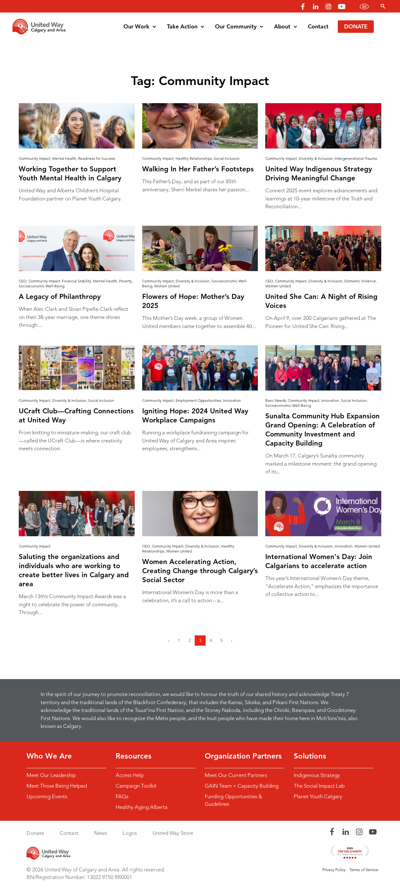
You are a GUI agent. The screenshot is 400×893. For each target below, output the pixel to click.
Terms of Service (363, 869)
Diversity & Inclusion (316, 158)
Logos (129, 833)
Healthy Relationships (194, 158)
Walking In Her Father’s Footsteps (198, 169)
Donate (356, 26)
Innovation (232, 400)
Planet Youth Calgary (318, 796)
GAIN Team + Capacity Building (241, 786)
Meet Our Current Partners (236, 775)
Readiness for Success (96, 158)
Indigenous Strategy (317, 775)
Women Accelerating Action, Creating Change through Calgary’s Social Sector (200, 570)
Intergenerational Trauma (356, 158)
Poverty (125, 281)
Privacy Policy (334, 869)
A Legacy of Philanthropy (60, 296)
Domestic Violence (360, 281)
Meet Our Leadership (51, 775)
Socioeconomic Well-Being (41, 286)
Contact (318, 26)
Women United (166, 286)
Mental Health (64, 158)
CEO (23, 281)
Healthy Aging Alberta (142, 807)
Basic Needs (275, 400)
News (100, 833)
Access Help (130, 775)
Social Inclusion (227, 158)
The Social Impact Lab (319, 786)
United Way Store (172, 833)
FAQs (122, 796)
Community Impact (34, 158)
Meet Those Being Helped (57, 786)
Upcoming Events (47, 796)
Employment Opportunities (198, 400)
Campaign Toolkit (136, 786)
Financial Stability (76, 281)
